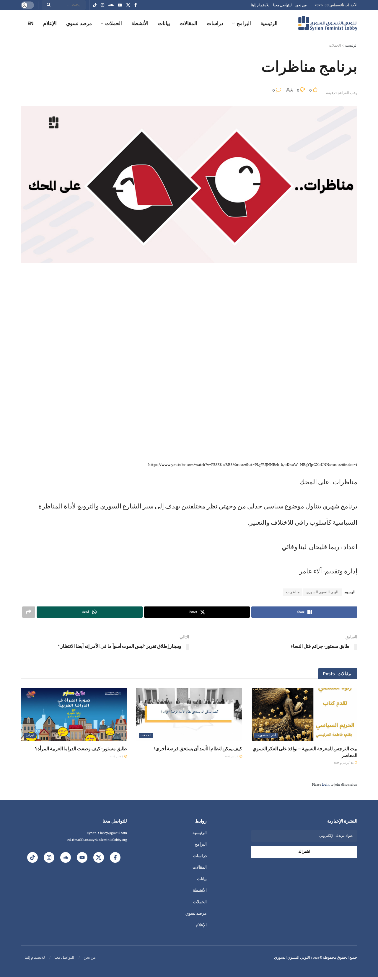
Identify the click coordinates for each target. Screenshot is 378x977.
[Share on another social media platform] (28, 612)
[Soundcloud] (65, 857)
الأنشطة (140, 23)
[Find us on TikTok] (95, 5)
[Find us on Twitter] (128, 5)
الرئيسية (269, 23)
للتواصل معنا (282, 4)
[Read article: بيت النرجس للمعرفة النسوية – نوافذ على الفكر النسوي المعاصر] (304, 714)
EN (30, 23)
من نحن (301, 4)
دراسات (215, 23)
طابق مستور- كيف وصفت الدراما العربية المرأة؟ (81, 748)
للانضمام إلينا (260, 4)
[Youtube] (82, 857)
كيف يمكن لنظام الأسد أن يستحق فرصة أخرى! (198, 748)
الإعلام (50, 23)
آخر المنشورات (266, 735)
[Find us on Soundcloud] (111, 5)
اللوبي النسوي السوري (322, 592)
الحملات (113, 23)
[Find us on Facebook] (135, 5)
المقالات (188, 23)
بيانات (164, 23)
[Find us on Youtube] (120, 5)
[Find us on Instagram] (102, 5)
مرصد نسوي (79, 23)
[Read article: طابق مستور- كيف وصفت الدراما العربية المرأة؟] (74, 714)
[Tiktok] (32, 857)
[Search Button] (46, 5)
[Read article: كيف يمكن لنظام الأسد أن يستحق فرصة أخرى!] (189, 714)
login (326, 785)
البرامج (244, 23)
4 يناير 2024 (231, 756)
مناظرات (292, 592)
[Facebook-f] (115, 857)
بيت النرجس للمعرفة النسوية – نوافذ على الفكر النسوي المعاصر (304, 751)
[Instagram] (49, 857)
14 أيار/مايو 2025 (344, 763)
